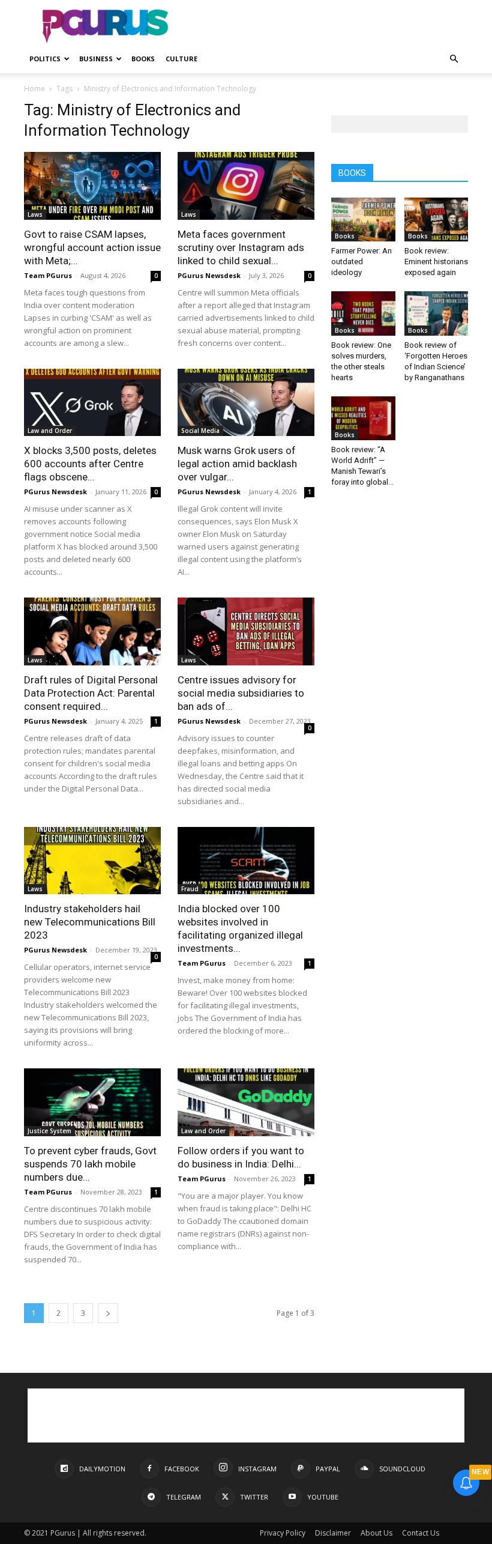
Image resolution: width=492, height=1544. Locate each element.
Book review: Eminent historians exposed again (436, 261)
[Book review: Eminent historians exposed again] (436, 219)
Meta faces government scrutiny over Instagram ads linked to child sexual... (241, 247)
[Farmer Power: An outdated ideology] (363, 219)
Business (96, 58)
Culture (181, 58)
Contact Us (420, 1533)
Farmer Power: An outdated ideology (361, 261)
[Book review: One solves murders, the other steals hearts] (363, 313)
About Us (376, 1533)
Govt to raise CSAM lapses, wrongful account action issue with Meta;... (92, 247)
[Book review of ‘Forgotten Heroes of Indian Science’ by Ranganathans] (436, 313)
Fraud (190, 889)
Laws (35, 214)
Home (34, 88)
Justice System (49, 1131)
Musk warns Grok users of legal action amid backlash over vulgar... (237, 463)
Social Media (200, 430)
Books (143, 58)
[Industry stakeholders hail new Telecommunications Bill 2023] (92, 861)
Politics (45, 58)
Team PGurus (48, 275)
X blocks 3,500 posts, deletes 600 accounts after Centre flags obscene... (90, 463)
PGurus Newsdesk (209, 275)
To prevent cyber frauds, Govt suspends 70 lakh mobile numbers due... (90, 1164)
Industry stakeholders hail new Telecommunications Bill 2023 (89, 922)
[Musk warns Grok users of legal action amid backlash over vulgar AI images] (246, 403)
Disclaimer (333, 1533)
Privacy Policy (282, 1533)
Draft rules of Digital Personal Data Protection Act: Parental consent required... (91, 693)
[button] (453, 59)
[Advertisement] (327, 26)
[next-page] (108, 1313)
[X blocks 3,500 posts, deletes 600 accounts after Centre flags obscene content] (92, 403)
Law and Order (50, 430)
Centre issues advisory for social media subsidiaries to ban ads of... (241, 693)
